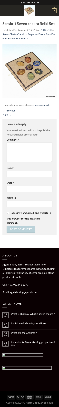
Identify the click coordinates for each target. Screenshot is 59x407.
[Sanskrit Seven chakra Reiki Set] (29, 70)
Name (10, 168)
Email (10, 182)
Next (6, 114)
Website (11, 197)
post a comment (42, 105)
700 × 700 (45, 29)
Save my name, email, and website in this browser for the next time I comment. (29, 218)
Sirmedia (48, 402)
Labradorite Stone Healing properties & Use (33, 344)
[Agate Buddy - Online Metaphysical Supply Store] (29, 10)
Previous (8, 110)
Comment (13, 139)
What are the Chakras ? (24, 332)
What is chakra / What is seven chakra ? (33, 313)
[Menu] (4, 11)
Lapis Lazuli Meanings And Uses (29, 323)
